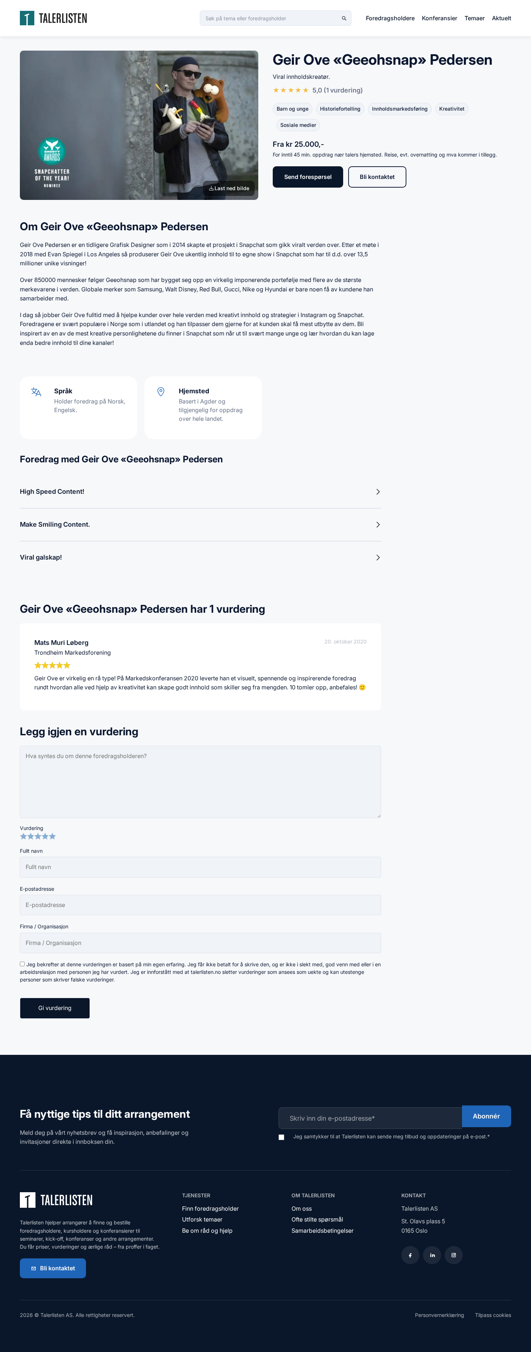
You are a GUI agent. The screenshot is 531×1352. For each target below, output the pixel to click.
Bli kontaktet (377, 176)
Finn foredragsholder (210, 1208)
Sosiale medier (298, 125)
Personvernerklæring (439, 1315)
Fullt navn (31, 851)
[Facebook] (410, 1255)
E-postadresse (37, 889)
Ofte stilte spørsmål (317, 1219)
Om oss (302, 1208)
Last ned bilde (232, 188)
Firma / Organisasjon (44, 926)
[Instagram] (454, 1255)
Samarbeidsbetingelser (323, 1230)
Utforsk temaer (202, 1219)
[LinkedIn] (432, 1255)
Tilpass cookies (493, 1315)
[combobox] (275, 18)
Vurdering (31, 828)
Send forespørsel (308, 176)
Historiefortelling (340, 109)
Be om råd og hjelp (207, 1230)
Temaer (475, 18)
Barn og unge (292, 109)
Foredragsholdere (390, 18)
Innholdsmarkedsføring (400, 109)
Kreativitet (452, 109)
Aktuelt (501, 18)
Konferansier (439, 18)
